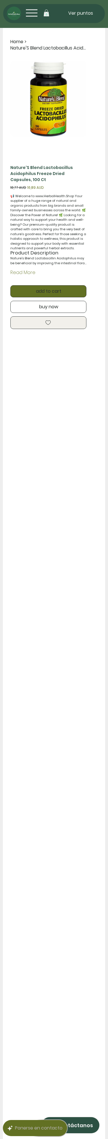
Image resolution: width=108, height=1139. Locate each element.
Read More (22, 272)
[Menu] (31, 12)
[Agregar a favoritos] (48, 322)
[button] (46, 12)
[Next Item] (78, 98)
